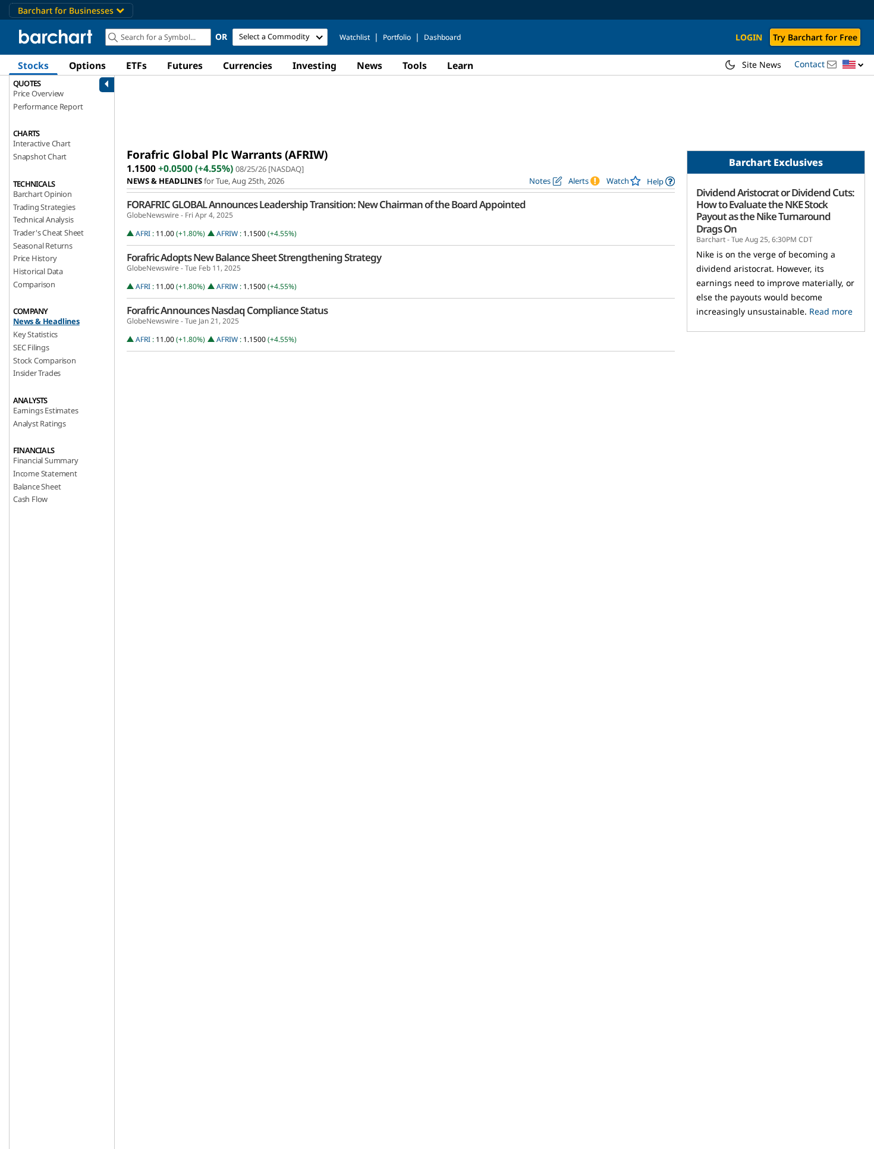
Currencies (247, 65)
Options (87, 65)
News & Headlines (46, 321)
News (369, 65)
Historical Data (38, 271)
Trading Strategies (44, 207)
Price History (34, 258)
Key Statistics (35, 334)
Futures (185, 65)
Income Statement (45, 473)
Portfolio (397, 37)
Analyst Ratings (39, 423)
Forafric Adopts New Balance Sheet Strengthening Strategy (254, 257)
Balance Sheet (37, 486)
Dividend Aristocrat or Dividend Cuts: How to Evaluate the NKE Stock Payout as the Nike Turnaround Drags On (775, 211)
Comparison (34, 284)
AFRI (143, 233)
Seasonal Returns (43, 245)
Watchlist (354, 37)
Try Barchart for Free (815, 37)
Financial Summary (45, 460)
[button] (853, 65)
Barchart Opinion (42, 194)
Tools (415, 65)
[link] (661, 181)
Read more (831, 311)
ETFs (136, 65)
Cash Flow (30, 499)
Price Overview (38, 93)
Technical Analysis (43, 219)
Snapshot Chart (40, 156)
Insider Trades (37, 373)
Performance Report (48, 106)
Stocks (33, 65)
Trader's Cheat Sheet (48, 232)
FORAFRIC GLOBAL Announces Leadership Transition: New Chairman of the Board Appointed (326, 205)
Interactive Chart (42, 143)
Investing (315, 65)
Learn (460, 65)
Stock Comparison (44, 360)
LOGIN (748, 37)
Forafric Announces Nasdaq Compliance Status (227, 310)
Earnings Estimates (45, 410)
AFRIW (227, 233)
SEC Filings (31, 347)
